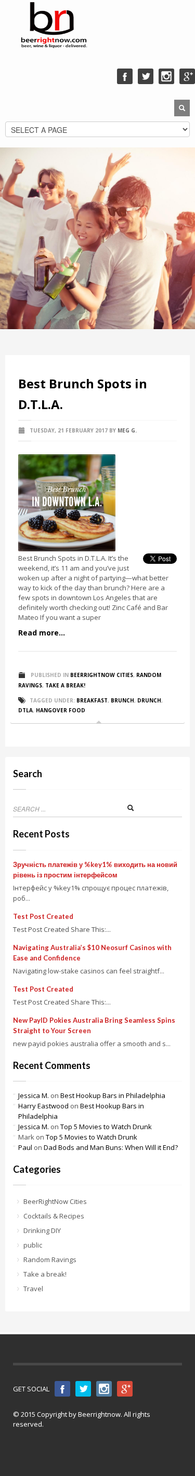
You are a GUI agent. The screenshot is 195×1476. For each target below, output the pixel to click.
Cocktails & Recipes (53, 1216)
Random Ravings (49, 1259)
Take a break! (65, 685)
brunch (122, 700)
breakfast (92, 700)
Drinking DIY (42, 1230)
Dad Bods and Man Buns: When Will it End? (111, 1147)
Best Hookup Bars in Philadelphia (112, 1095)
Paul (25, 1147)
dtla (25, 710)
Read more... (41, 633)
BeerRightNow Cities (101, 675)
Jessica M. (33, 1095)
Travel (33, 1288)
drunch (149, 700)
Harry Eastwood (43, 1106)
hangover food (60, 710)
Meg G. (127, 430)
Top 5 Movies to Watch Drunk (106, 1126)
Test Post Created (43, 916)
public (32, 1245)
